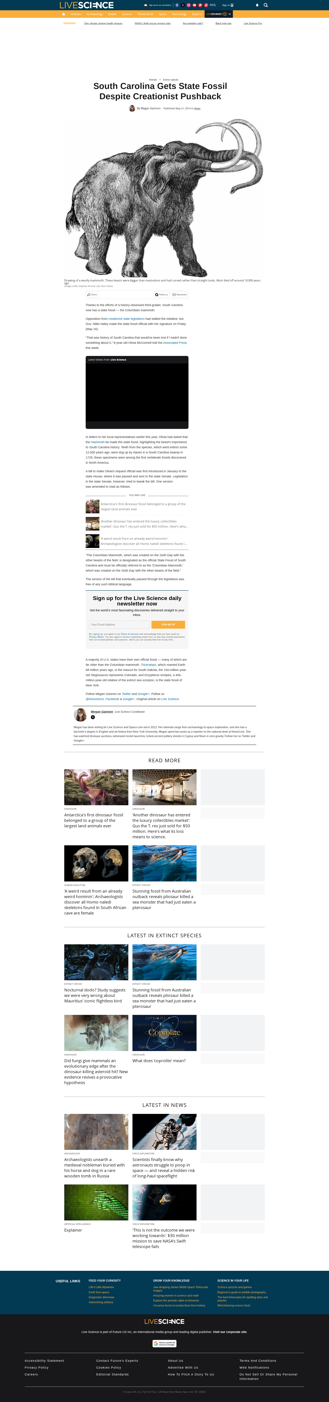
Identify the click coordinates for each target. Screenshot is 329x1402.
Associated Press (175, 342)
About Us (175, 1360)
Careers (31, 1374)
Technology (179, 14)
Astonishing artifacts (101, 1302)
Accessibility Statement (44, 1360)
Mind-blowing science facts (233, 1305)
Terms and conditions (258, 1360)
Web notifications (254, 1367)
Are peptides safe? (193, 23)
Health (112, 14)
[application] (137, 392)
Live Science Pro (253, 23)
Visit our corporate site (230, 1332)
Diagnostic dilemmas (101, 1297)
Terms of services (130, 634)
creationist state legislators (126, 318)
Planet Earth (145, 14)
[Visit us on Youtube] (194, 5)
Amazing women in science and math (176, 1295)
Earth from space (99, 1292)
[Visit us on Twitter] (183, 5)
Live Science (170, 699)
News (197, 108)
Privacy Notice (96, 637)
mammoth (98, 442)
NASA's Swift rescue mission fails (152, 23)
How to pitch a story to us (191, 1374)
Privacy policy (37, 1367)
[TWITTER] (94, 717)
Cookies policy (108, 1367)
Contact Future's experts (117, 1360)
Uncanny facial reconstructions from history (179, 1305)
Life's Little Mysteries (101, 1287)
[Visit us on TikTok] (206, 5)
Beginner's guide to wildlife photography (241, 1292)
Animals (76, 14)
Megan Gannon (151, 108)
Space (163, 14)
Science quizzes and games (234, 1287)
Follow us (163, 294)
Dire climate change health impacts (103, 23)
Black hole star (223, 23)
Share (94, 294)
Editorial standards (112, 1374)
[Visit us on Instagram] (189, 5)
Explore (197, 14)
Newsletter (181, 294)
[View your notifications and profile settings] (257, 5)
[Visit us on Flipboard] (200, 5)
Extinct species (171, 79)
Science (127, 14)
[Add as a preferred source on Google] (164, 1343)
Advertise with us (183, 1367)
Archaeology (95, 14)
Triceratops (148, 664)
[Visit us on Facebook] (177, 5)
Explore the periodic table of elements (176, 1300)
